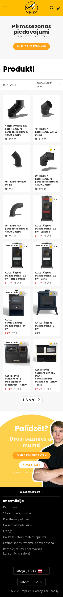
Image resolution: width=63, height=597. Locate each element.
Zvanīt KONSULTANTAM (31, 455)
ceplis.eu (27, 591)
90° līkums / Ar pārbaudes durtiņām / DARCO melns (16, 217)
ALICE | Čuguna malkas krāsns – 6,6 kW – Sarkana (46, 217)
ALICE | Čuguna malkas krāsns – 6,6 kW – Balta (46, 264)
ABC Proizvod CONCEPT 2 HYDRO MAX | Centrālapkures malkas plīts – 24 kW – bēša (46, 365)
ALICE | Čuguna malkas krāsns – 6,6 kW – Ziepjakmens (16, 264)
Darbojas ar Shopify (45, 591)
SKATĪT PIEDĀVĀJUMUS (31, 46)
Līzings (8, 531)
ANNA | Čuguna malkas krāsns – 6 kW (46, 312)
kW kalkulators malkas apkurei (24, 537)
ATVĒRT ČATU (31, 464)
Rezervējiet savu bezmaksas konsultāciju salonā (22, 551)
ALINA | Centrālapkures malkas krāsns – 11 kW (16, 312)
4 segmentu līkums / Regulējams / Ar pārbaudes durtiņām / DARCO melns (16, 118)
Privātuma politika (16, 519)
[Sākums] (31, 8)
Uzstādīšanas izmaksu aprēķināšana (28, 543)
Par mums (10, 507)
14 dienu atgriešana (17, 513)
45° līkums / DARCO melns (16, 168)
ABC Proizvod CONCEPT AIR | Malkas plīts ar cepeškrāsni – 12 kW (16, 365)
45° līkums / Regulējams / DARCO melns (46, 118)
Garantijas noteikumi (18, 525)
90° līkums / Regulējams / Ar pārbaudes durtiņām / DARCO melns (46, 168)
